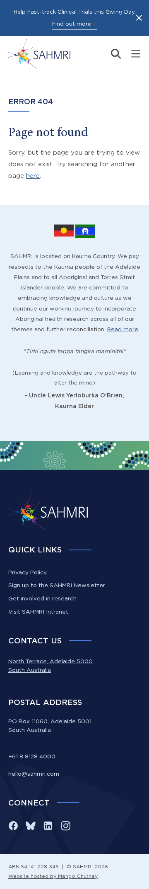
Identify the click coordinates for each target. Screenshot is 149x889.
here (33, 175)
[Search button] (116, 54)
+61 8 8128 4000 (31, 756)
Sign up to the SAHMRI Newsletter (56, 585)
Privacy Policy (27, 572)
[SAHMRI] (39, 54)
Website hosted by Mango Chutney (53, 876)
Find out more (71, 23)
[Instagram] (65, 826)
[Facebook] (13, 826)
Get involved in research (42, 598)
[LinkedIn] (48, 826)
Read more (122, 329)
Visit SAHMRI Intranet (38, 611)
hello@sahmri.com (33, 773)
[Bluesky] (31, 826)
